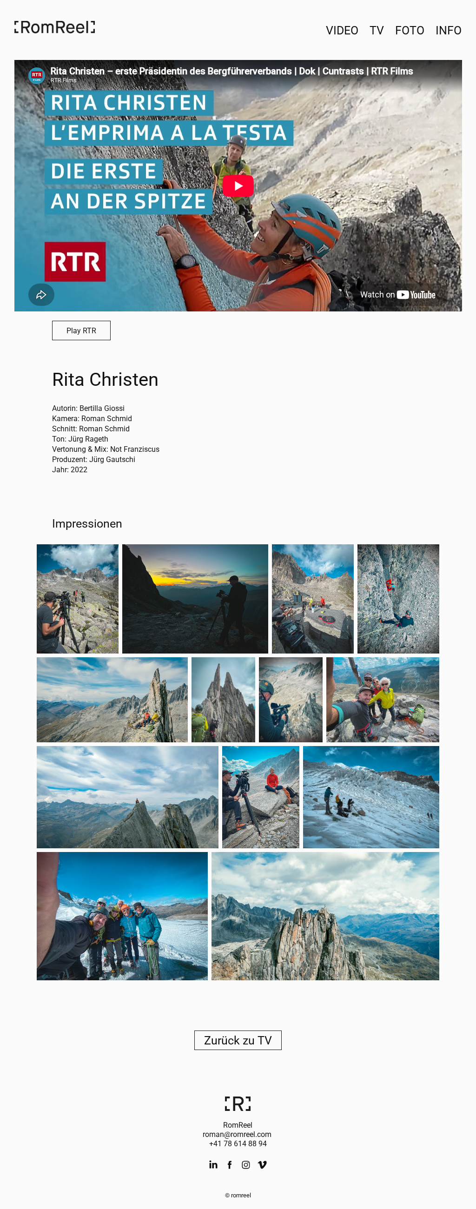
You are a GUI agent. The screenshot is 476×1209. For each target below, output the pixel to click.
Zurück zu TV (238, 1040)
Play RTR (81, 330)
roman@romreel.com (237, 1134)
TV (377, 30)
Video (342, 30)
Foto (409, 30)
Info (449, 30)
